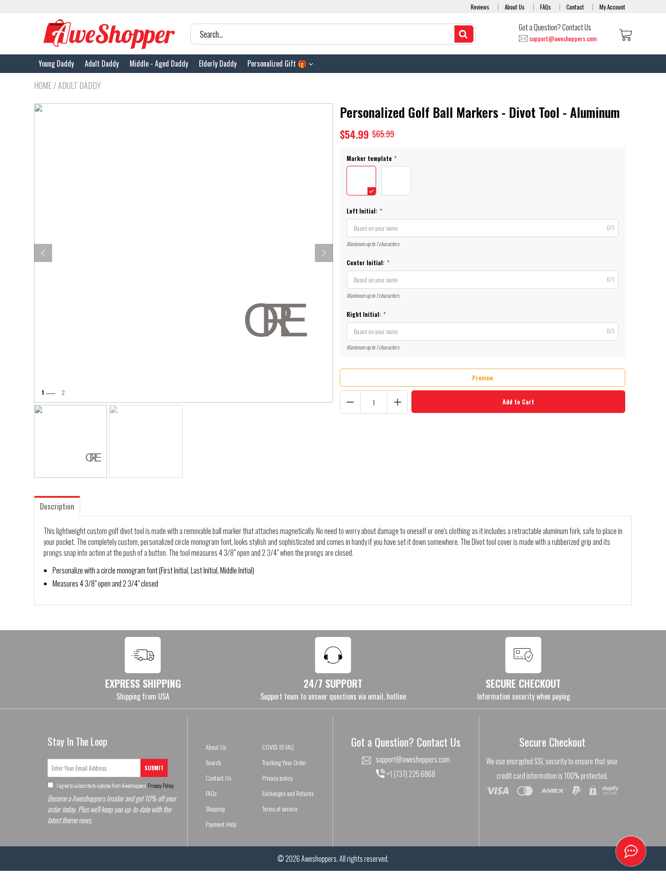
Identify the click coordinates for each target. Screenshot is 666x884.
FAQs (545, 6)
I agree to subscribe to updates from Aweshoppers (115, 785)
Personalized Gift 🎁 (278, 63)
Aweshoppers (319, 858)
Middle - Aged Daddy (159, 63)
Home (43, 85)
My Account (612, 6)
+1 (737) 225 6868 (410, 773)
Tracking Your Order (284, 762)
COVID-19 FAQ (278, 747)
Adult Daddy (102, 63)
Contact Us (218, 777)
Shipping (215, 808)
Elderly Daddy (217, 63)
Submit (154, 768)
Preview (482, 377)
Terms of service (280, 808)
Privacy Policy (160, 785)
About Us (515, 6)
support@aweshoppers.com (563, 39)
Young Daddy (56, 63)
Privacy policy (277, 777)
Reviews (480, 6)
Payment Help (221, 824)
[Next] (324, 253)
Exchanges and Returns (288, 793)
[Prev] (43, 253)
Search (213, 762)
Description (57, 506)
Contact (575, 6)
